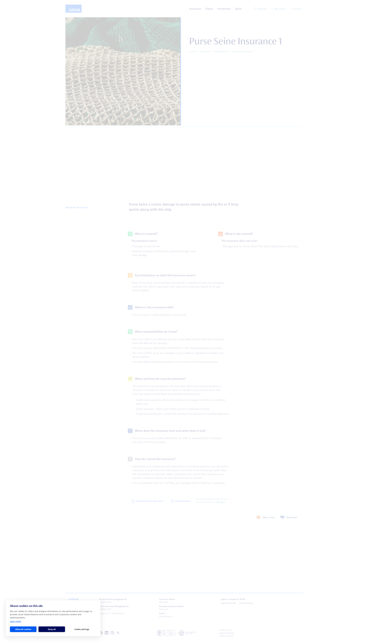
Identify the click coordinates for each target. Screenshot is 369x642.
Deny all (52, 629)
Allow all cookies (23, 629)
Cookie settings (81, 629)
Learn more (15, 621)
